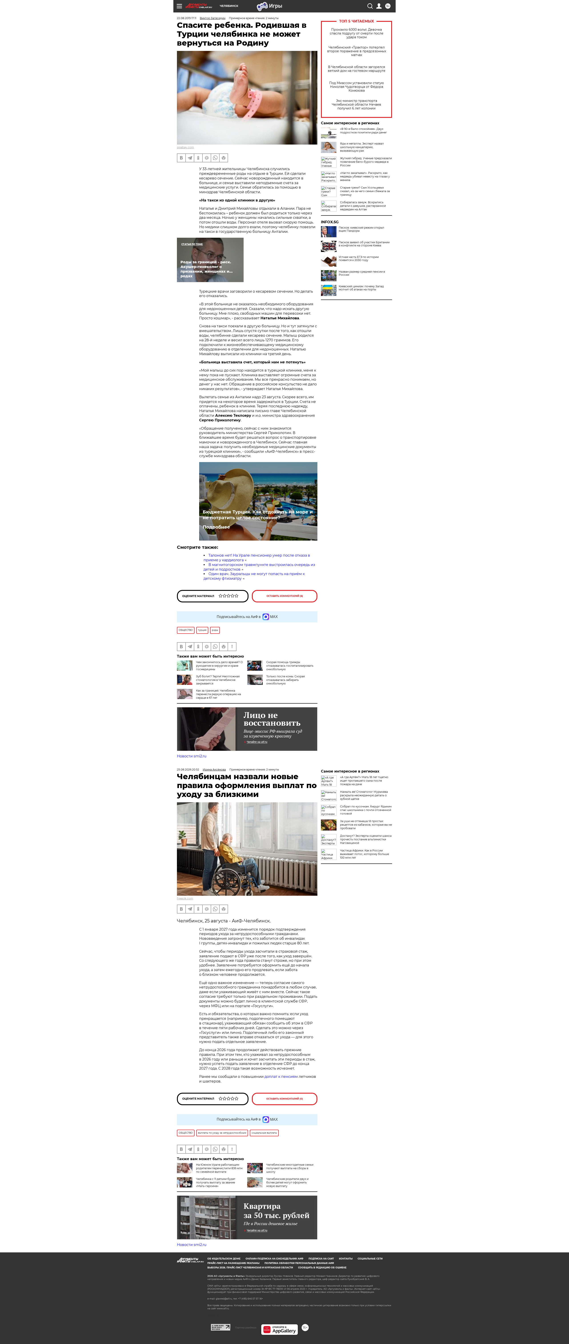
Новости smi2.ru (191, 756)
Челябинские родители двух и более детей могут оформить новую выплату (287, 1182)
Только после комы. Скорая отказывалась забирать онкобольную (285, 680)
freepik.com (185, 898)
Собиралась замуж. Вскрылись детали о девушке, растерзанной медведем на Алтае (363, 206)
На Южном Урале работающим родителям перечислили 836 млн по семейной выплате (219, 1168)
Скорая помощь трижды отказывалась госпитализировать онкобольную (289, 665)
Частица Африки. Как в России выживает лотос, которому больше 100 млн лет (364, 854)
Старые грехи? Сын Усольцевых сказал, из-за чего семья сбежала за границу (365, 191)
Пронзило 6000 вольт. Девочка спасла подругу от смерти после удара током (356, 33)
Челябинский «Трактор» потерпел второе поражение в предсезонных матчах (356, 51)
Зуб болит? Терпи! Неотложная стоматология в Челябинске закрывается (218, 680)
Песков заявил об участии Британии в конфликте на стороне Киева (364, 244)
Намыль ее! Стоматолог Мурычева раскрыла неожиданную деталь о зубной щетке (364, 795)
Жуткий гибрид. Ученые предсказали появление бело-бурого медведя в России (366, 162)
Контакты (346, 1258)
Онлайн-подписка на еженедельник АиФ (274, 1258)
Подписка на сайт (321, 1258)
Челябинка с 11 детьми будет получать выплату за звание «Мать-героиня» (215, 1182)
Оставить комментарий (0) (284, 1098)
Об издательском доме (223, 1258)
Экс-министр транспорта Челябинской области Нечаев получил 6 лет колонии (356, 104)
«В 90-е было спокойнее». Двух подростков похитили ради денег (363, 130)
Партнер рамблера (245, 1327)
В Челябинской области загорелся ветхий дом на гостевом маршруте (356, 69)
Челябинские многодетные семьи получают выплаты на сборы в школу (289, 1168)
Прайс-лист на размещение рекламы (233, 1263)
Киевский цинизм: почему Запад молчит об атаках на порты (361, 288)
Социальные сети (370, 1258)
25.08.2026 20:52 (188, 769)
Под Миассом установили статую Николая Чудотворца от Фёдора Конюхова (356, 87)
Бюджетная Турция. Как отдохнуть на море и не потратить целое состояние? (258, 514)
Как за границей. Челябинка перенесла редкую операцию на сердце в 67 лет (218, 694)
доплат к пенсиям (281, 1076)
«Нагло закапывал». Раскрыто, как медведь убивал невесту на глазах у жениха (365, 176)
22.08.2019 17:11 (186, 18)
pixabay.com (185, 147)
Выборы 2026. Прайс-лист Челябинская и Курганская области (250, 1267)
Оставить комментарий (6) (284, 596)
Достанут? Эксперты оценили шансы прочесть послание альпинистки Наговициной (366, 839)
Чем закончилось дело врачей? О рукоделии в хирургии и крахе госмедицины (219, 665)
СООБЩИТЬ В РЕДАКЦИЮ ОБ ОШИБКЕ (322, 1267)
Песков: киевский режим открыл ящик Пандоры (361, 229)
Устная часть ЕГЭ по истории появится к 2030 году (359, 259)
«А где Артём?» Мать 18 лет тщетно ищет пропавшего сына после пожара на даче (364, 780)
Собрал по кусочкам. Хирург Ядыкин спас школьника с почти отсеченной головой (366, 810)
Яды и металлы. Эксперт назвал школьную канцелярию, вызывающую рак (362, 147)
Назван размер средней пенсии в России (362, 273)
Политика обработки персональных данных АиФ (299, 1263)
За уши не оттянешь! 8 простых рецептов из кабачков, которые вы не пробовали (366, 824)
